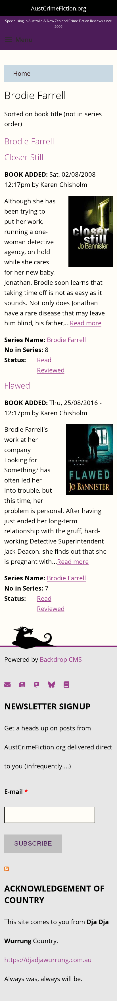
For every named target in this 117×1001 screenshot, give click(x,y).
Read (44, 359)
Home (21, 73)
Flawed (17, 385)
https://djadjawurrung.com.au (48, 959)
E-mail (16, 791)
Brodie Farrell (29, 141)
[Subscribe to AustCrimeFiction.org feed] (6, 868)
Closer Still (23, 157)
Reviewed (50, 370)
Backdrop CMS (61, 659)
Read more (85, 323)
